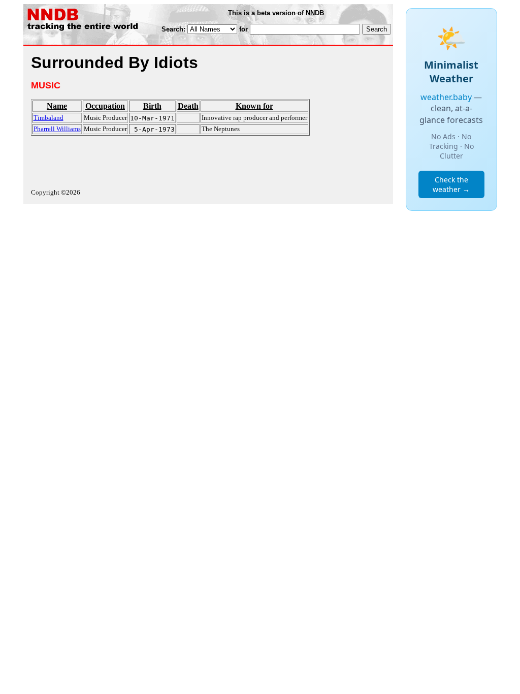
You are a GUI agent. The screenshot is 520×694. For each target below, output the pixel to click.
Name (57, 106)
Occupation (105, 106)
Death (188, 106)
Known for (254, 106)
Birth (152, 106)
